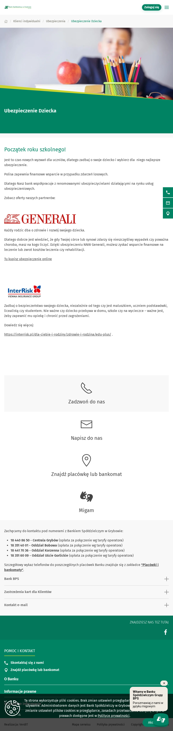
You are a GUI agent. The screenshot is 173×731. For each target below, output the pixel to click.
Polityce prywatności (114, 716)
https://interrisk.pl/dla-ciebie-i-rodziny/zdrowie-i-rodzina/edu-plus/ (57, 334)
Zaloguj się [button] (151, 7)
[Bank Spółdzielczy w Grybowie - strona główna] (18, 7)
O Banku (11, 679)
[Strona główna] (6, 21)
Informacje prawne (20, 691)
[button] (167, 7)
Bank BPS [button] (11, 579)
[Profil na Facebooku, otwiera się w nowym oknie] (165, 632)
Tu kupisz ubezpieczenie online (28, 259)
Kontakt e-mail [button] (16, 605)
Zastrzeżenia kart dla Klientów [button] (27, 592)
